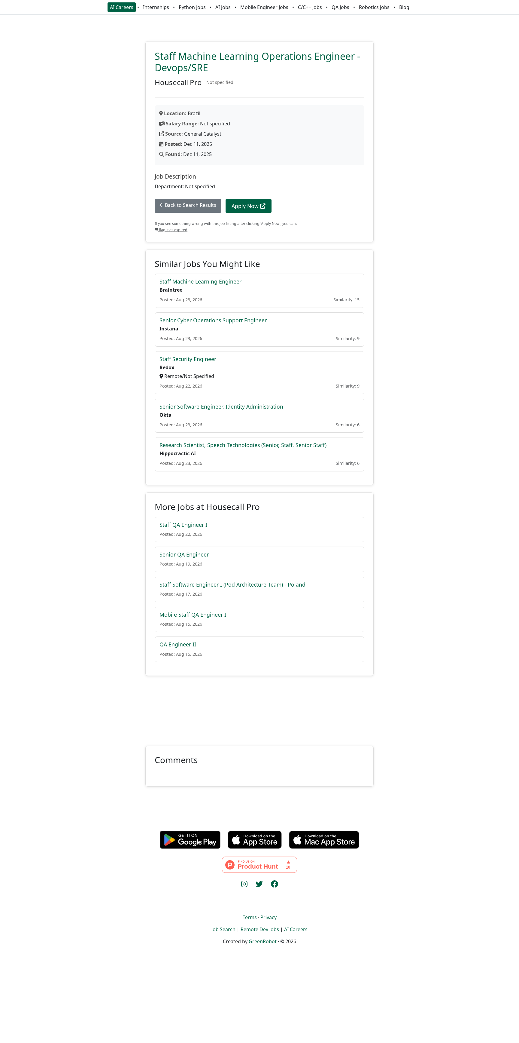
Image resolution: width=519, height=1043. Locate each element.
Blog (404, 7)
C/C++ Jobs (310, 7)
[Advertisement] (259, 707)
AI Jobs (223, 7)
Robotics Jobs (374, 7)
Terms (250, 917)
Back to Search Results (190, 205)
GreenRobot (263, 941)
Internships (156, 7)
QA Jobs (340, 7)
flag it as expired (172, 229)
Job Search (223, 929)
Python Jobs (192, 7)
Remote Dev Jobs (260, 929)
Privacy (268, 917)
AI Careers (121, 7)
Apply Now (246, 206)
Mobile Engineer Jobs (264, 7)
